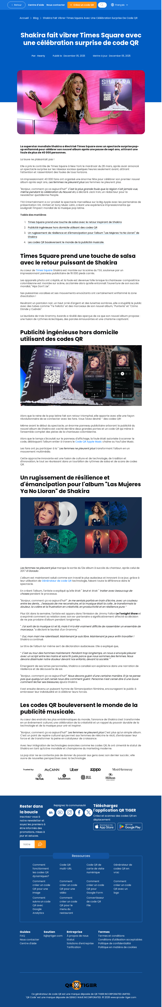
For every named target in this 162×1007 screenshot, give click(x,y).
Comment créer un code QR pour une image (41, 886)
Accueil (24, 18)
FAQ (22, 936)
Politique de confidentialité (114, 943)
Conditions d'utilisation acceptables (120, 939)
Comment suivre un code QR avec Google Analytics (41, 905)
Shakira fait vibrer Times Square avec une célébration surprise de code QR (90, 18)
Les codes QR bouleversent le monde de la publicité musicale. (66, 242)
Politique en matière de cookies (117, 947)
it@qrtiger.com (53, 936)
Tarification (74, 947)
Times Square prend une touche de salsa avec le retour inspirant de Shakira (75, 222)
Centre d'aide (28, 943)
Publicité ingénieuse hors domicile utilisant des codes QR (62, 227)
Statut (71, 939)
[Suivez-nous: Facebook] (79, 813)
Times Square (44, 270)
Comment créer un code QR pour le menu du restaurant (68, 905)
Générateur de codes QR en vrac (123, 868)
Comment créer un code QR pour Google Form (95, 886)
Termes (104, 932)
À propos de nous (77, 936)
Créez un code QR (83, 4)
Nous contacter (29, 939)
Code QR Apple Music (88, 441)
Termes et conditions (111, 936)
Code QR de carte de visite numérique (95, 868)
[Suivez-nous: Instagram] (70, 813)
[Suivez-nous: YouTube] (60, 813)
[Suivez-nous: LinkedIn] (51, 813)
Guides (25, 932)
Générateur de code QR (57, 581)
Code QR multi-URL (66, 866)
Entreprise (74, 932)
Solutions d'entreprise (80, 943)
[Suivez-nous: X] (89, 813)
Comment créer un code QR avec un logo (122, 886)
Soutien (49, 932)
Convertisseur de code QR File (95, 901)
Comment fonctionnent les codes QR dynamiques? (41, 870)
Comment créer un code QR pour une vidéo (68, 886)
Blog (35, 18)
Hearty (41, 55)
